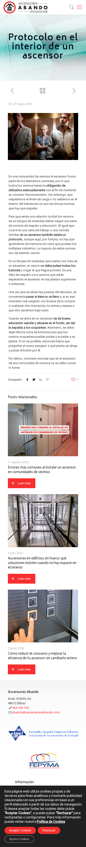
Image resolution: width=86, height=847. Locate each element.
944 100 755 (20, 708)
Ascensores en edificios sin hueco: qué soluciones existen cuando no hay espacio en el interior (42, 563)
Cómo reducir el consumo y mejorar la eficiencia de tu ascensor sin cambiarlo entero (42, 656)
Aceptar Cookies (20, 830)
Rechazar (49, 830)
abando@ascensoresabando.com (36, 712)
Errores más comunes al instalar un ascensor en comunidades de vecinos (42, 470)
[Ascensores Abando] (26, 7)
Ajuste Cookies (19, 839)
